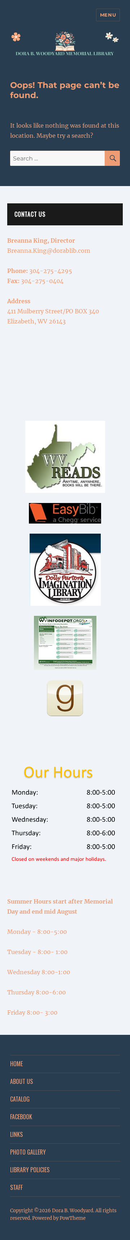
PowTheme (73, 1218)
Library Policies (29, 1169)
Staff (16, 1187)
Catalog (20, 1099)
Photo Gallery (28, 1152)
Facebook (21, 1116)
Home (16, 1063)
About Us (21, 1081)
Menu (108, 15)
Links (16, 1134)
